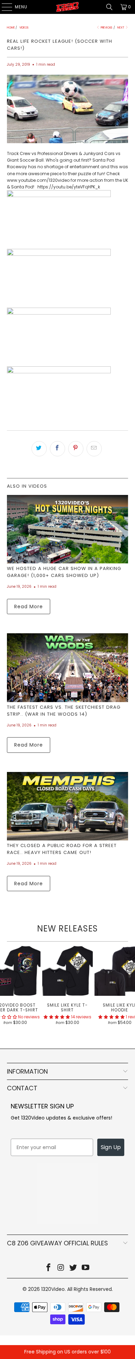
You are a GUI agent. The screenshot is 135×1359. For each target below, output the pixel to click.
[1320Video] (67, 7)
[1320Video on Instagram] (61, 1268)
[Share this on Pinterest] (75, 448)
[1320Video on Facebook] (49, 1268)
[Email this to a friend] (94, 448)
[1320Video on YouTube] (86, 1268)
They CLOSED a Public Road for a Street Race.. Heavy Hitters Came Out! (62, 849)
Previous (106, 28)
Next (121, 28)
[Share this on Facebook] (57, 448)
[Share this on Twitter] (39, 448)
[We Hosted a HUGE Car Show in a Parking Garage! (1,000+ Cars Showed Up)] (67, 529)
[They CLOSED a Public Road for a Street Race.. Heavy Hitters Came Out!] (67, 806)
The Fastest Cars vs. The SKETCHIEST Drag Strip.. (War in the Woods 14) (63, 710)
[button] (57, 1017)
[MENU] (3, 7)
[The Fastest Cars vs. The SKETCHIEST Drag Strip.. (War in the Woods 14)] (67, 667)
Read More (28, 606)
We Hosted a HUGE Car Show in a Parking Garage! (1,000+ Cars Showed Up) (64, 572)
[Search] (109, 7)
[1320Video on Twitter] (73, 1268)
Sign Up (111, 1147)
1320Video (53, 1289)
